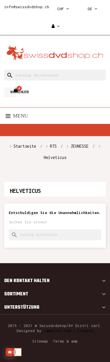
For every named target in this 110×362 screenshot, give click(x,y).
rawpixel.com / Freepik (68, 330)
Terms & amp (65, 341)
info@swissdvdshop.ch (26, 7)
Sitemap (40, 341)
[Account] (56, 26)
